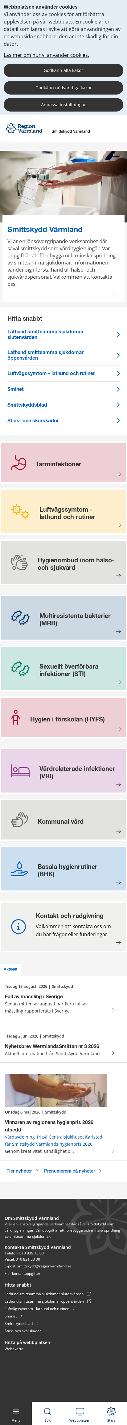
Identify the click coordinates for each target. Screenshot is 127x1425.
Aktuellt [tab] (10, 969)
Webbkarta (14, 1348)
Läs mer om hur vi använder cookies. (46, 55)
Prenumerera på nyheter (70, 1171)
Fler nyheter (19, 1171)
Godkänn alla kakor (63, 70)
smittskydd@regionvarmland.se (44, 1266)
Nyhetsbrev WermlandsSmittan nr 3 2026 (52, 1046)
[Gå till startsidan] (47, 134)
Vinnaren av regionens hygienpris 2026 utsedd (49, 1126)
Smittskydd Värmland (45, 230)
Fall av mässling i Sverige (34, 996)
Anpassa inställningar (63, 105)
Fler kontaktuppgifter (22, 1273)
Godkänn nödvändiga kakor (63, 88)
